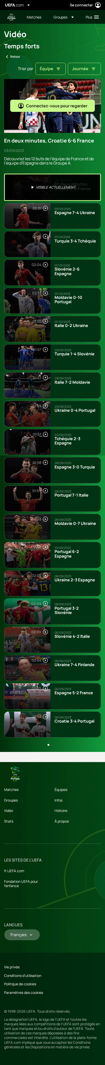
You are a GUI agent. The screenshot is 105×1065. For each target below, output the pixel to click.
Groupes (11, 800)
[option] (52, 187)
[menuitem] (35, 17)
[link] (34, 17)
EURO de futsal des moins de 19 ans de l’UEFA (11, 17)
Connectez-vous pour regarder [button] (56, 106)
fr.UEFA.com (14, 870)
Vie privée (12, 967)
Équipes (61, 789)
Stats (8, 821)
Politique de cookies (20, 983)
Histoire (61, 810)
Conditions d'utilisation (22, 975)
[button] (63, 17)
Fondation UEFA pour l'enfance (21, 883)
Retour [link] (15, 56)
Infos (58, 800)
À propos (62, 821)
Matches (11, 789)
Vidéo (8, 810)
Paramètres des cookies (23, 992)
